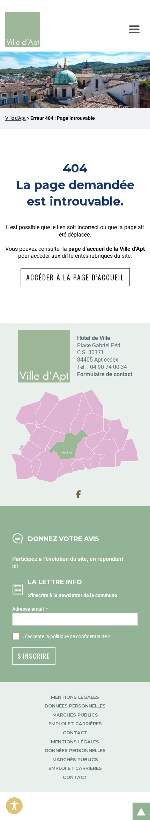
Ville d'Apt (15, 118)
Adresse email (30, 609)
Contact (75, 732)
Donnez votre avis (63, 538)
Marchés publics (75, 715)
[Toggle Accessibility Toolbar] (14, 806)
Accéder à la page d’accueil (75, 277)
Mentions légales (75, 697)
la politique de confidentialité (76, 636)
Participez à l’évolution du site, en (54, 559)
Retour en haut (139, 804)
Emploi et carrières (75, 723)
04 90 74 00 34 (108, 367)
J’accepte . (66, 636)
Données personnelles (75, 706)
